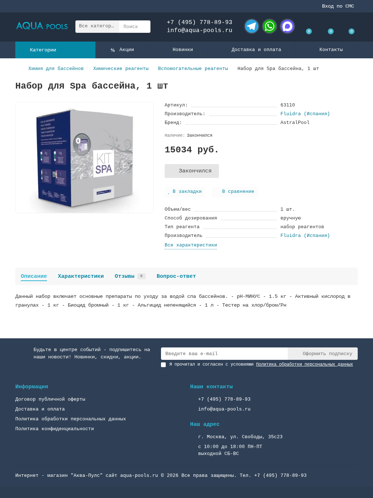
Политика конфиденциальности (54, 429)
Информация (31, 387)
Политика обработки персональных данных (70, 419)
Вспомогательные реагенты (193, 68)
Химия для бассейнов (56, 68)
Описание (34, 276)
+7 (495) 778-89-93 (199, 22)
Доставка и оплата (256, 49)
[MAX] (287, 26)
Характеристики (81, 276)
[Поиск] (143, 26)
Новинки (183, 49)
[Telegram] (251, 26)
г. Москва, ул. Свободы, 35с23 (240, 437)
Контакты (331, 49)
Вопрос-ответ (176, 276)
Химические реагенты (121, 68)
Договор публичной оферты (50, 399)
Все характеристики (191, 245)
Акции (126, 49)
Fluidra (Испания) (305, 114)
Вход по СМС (338, 6)
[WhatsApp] (269, 26)
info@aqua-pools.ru (199, 30)
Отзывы (129, 276)
